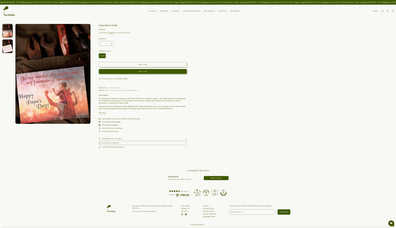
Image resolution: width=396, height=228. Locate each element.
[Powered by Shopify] (382, 11)
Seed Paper (235, 11)
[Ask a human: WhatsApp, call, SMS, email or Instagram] (391, 223)
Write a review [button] (216, 178)
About (375, 11)
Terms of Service (209, 214)
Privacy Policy (208, 211)
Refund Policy (208, 208)
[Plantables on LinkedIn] (186, 214)
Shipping (111, 33)
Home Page (185, 206)
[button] (387, 11)
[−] (101, 43)
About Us (184, 211)
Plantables (200, 225)
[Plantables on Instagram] (182, 214)
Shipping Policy (209, 216)
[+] (111, 43)
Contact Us (185, 208)
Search (206, 206)
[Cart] (392, 11)
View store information (109, 81)
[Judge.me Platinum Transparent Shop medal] (197, 192)
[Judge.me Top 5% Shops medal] (223, 192)
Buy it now (143, 71)
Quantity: (102, 39)
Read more (102, 113)
